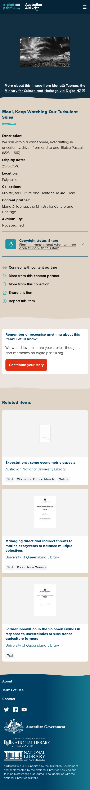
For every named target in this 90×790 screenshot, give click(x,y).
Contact (8, 699)
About (7, 681)
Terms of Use (13, 690)
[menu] (84, 7)
